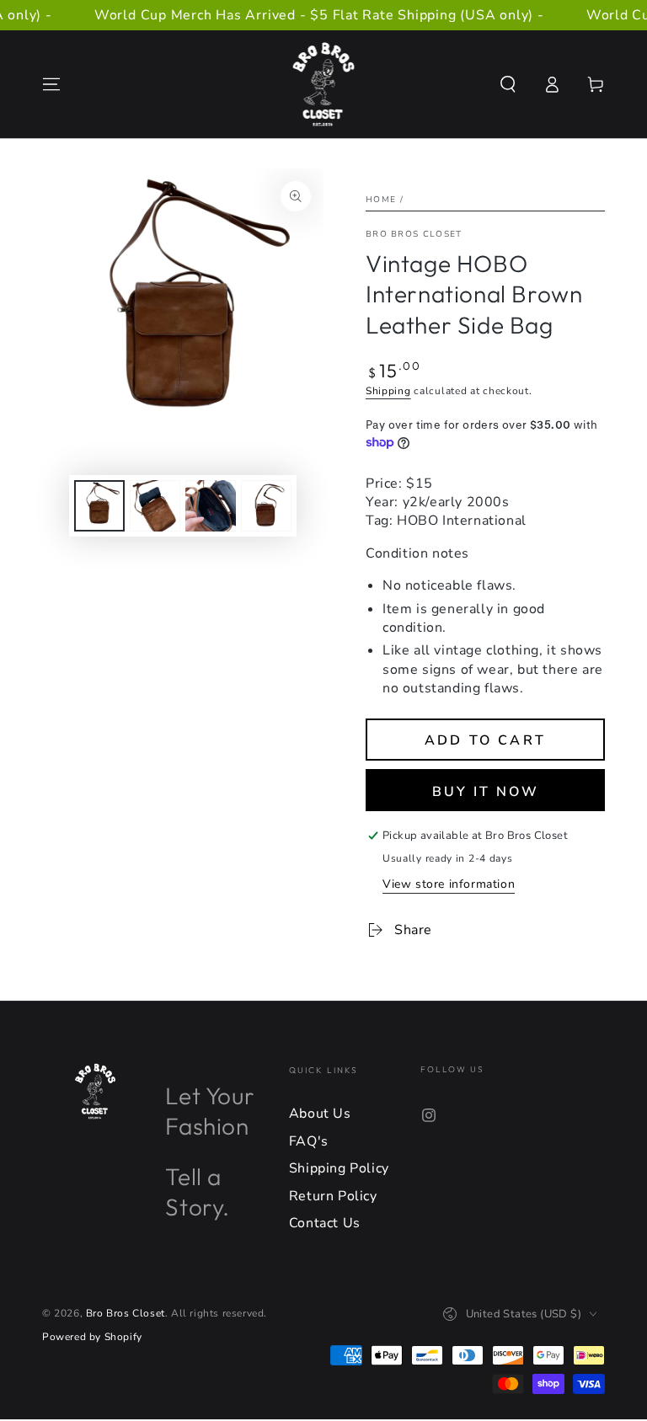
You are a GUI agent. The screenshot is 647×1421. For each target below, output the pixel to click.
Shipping (388, 391)
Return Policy (333, 1196)
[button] (508, 84)
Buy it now (485, 792)
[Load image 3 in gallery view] (210, 506)
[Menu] (51, 84)
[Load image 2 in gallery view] (155, 506)
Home (381, 200)
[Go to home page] (324, 84)
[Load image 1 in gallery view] (99, 506)
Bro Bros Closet (414, 234)
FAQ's (309, 1141)
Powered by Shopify (92, 1337)
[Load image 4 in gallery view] (266, 506)
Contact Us (325, 1223)
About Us (320, 1113)
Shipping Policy (339, 1168)
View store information (448, 884)
